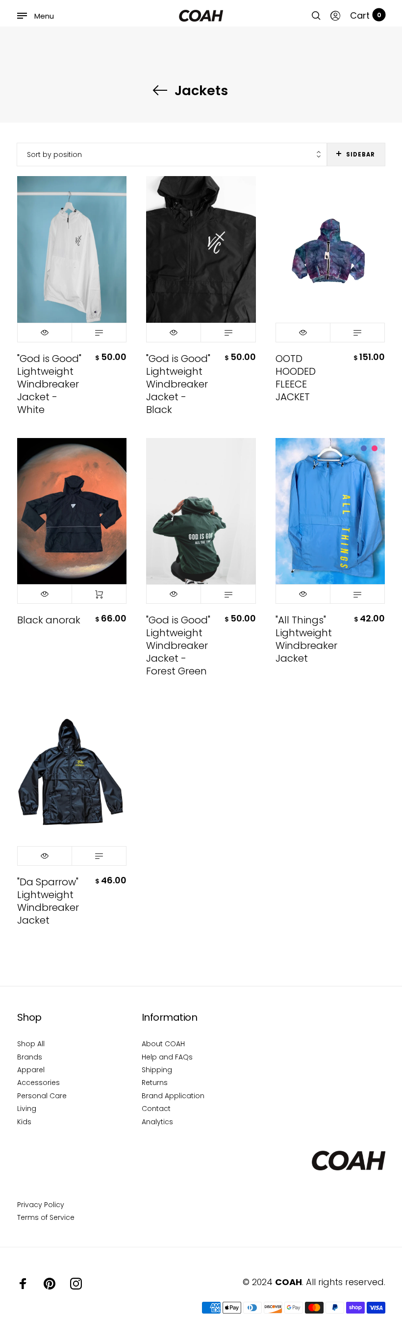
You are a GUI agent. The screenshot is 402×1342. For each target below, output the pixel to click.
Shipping (157, 1070)
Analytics (157, 1122)
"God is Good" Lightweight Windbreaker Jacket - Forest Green (178, 645)
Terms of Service (46, 1217)
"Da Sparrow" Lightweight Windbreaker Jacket (48, 901)
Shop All (31, 1044)
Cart (365, 16)
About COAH (163, 1044)
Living (26, 1108)
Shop (29, 1017)
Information (170, 1017)
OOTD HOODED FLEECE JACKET (296, 377)
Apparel (31, 1070)
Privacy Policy (40, 1205)
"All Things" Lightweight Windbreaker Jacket (306, 639)
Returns (155, 1082)
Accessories (38, 1082)
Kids (24, 1122)
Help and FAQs (167, 1057)
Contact (156, 1108)
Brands (29, 1057)
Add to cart (99, 594)
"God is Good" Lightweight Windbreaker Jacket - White (49, 384)
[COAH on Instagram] (76, 1284)
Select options (99, 332)
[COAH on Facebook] (23, 1284)
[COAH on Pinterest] (49, 1284)
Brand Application (173, 1096)
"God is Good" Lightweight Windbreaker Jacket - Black (178, 384)
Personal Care (42, 1096)
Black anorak (48, 620)
